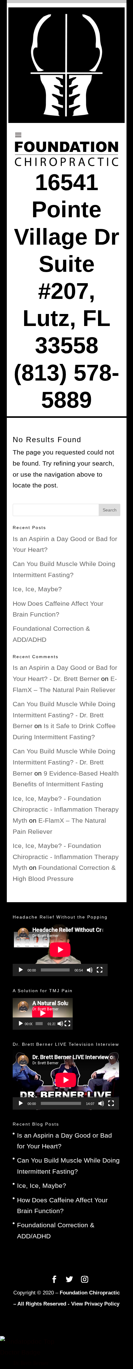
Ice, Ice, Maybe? (37, 589)
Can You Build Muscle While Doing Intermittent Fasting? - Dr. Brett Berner (64, 714)
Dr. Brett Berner (31, 1363)
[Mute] (90, 970)
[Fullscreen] (100, 970)
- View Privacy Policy (93, 1304)
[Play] (21, 970)
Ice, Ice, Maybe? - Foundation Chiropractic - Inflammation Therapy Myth (66, 809)
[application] (60, 949)
